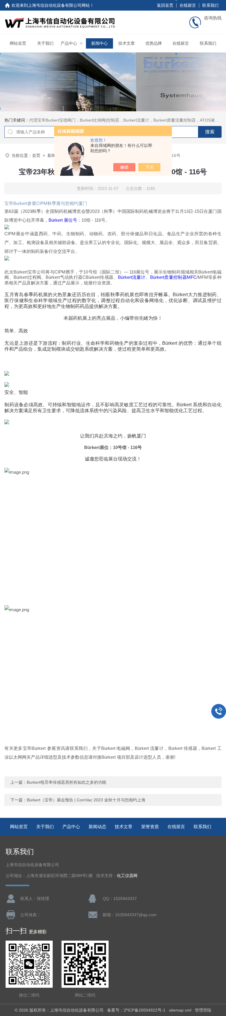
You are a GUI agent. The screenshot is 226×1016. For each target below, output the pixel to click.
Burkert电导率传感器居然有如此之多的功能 (66, 782)
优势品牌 (153, 43)
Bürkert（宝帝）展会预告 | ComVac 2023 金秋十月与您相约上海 (86, 800)
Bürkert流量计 (132, 277)
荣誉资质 (150, 826)
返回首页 (165, 5)
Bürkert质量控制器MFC (173, 277)
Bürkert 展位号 (63, 220)
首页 (36, 155)
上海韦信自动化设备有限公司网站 (59, 5)
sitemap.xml (180, 1010)
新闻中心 (99, 43)
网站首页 (18, 43)
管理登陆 (203, 1010)
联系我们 (210, 5)
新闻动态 (97, 826)
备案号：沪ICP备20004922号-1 (136, 1010)
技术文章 (126, 43)
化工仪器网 (127, 876)
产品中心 (69, 43)
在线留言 (188, 5)
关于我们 (45, 43)
